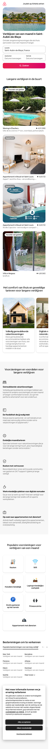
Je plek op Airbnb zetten (33, 4)
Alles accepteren (24, 722)
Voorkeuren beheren (24, 734)
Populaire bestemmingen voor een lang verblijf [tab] (20, 647)
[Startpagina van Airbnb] (4, 3)
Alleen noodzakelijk (24, 728)
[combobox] (24, 50)
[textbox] (13, 58)
